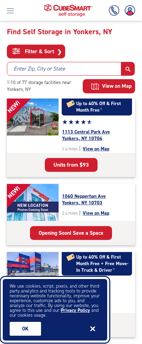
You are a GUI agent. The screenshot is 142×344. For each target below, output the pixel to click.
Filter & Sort (42, 51)
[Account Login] (128, 10)
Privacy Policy (75, 310)
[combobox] (64, 69)
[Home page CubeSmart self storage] (68, 6)
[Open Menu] (10, 10)
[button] (128, 69)
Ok (25, 328)
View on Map (96, 149)
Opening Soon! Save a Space (71, 232)
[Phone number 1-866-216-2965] (115, 10)
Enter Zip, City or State (39, 68)
